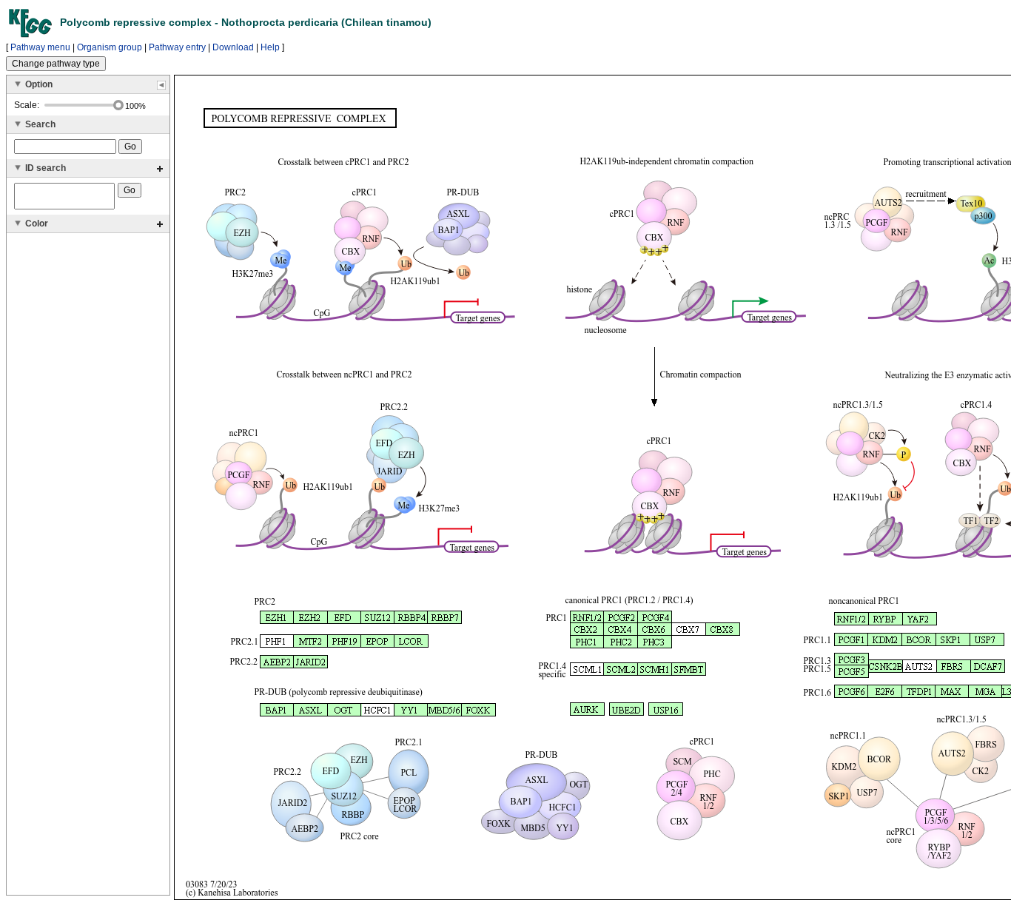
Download (233, 47)
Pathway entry (177, 47)
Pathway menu (40, 47)
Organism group (109, 47)
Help (270, 47)
